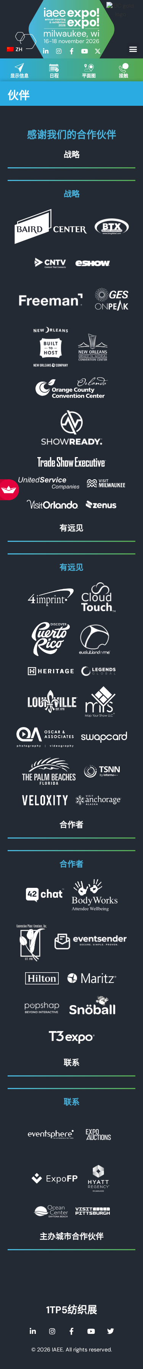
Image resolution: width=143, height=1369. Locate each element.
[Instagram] (59, 51)
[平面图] (89, 68)
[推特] (110, 1331)
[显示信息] (19, 68)
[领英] (46, 51)
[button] (133, 49)
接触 (123, 76)
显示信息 (19, 76)
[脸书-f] (72, 51)
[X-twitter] (98, 51)
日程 (54, 76)
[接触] (124, 68)
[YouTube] (85, 51)
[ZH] (10, 49)
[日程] (54, 68)
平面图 (89, 76)
